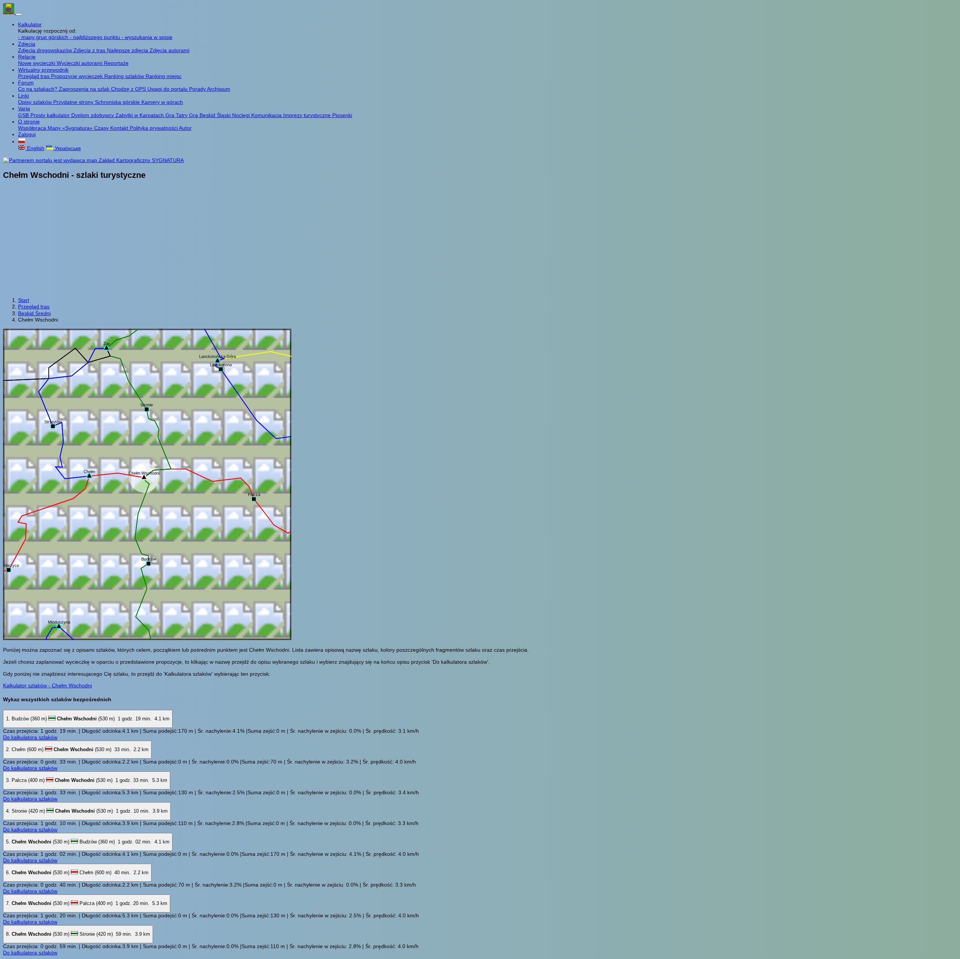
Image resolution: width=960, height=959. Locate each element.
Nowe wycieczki (37, 63)
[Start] (9, 12)
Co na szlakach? (38, 89)
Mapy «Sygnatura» (71, 128)
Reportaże (116, 63)
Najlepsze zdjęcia (128, 50)
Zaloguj (27, 134)
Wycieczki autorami (80, 63)
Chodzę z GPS (129, 89)
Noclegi (241, 115)
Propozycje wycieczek (77, 76)
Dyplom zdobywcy (93, 115)
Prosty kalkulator (50, 115)
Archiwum (218, 89)
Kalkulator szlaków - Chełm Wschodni (47, 685)
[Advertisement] (480, 239)
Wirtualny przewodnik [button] (43, 70)
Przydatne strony (74, 102)
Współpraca (33, 128)
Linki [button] (23, 96)
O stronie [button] (29, 122)
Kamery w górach (162, 102)
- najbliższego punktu (96, 37)
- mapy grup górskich (44, 37)
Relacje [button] (27, 57)
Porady (198, 89)
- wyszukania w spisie (147, 37)
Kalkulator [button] (30, 24)
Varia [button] (24, 108)
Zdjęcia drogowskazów (46, 50)
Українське (67, 148)
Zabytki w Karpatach (140, 115)
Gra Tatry (177, 115)
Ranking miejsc (164, 76)
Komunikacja (267, 115)
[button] (22, 141)
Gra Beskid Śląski (210, 115)
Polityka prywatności (154, 128)
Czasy (102, 128)
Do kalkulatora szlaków (30, 737)
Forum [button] (26, 83)
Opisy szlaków (35, 102)
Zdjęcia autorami (169, 50)
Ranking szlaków (125, 76)
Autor (185, 128)
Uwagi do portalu (168, 89)
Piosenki (342, 115)
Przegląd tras (34, 76)
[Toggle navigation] (19, 14)
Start (23, 300)
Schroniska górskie (118, 102)
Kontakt (120, 128)
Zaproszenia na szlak (85, 89)
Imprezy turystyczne (307, 115)
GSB (24, 115)
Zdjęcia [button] (26, 44)
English (35, 148)
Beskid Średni (34, 313)
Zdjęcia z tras (90, 50)
